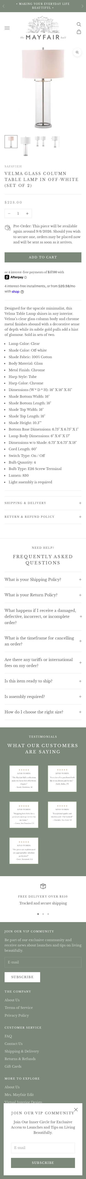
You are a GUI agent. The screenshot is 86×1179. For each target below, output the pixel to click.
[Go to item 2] (25, 146)
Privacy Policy (17, 1015)
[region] (43, 895)
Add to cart (43, 257)
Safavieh (13, 166)
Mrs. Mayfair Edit (19, 1095)
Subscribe (43, 1163)
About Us (12, 1000)
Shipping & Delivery (22, 1051)
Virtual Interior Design (23, 1102)
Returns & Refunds (20, 1059)
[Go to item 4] (55, 141)
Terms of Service (19, 1008)
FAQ (8, 1036)
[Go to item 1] (11, 141)
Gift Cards (13, 1066)
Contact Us (13, 1044)
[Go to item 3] (40, 141)
